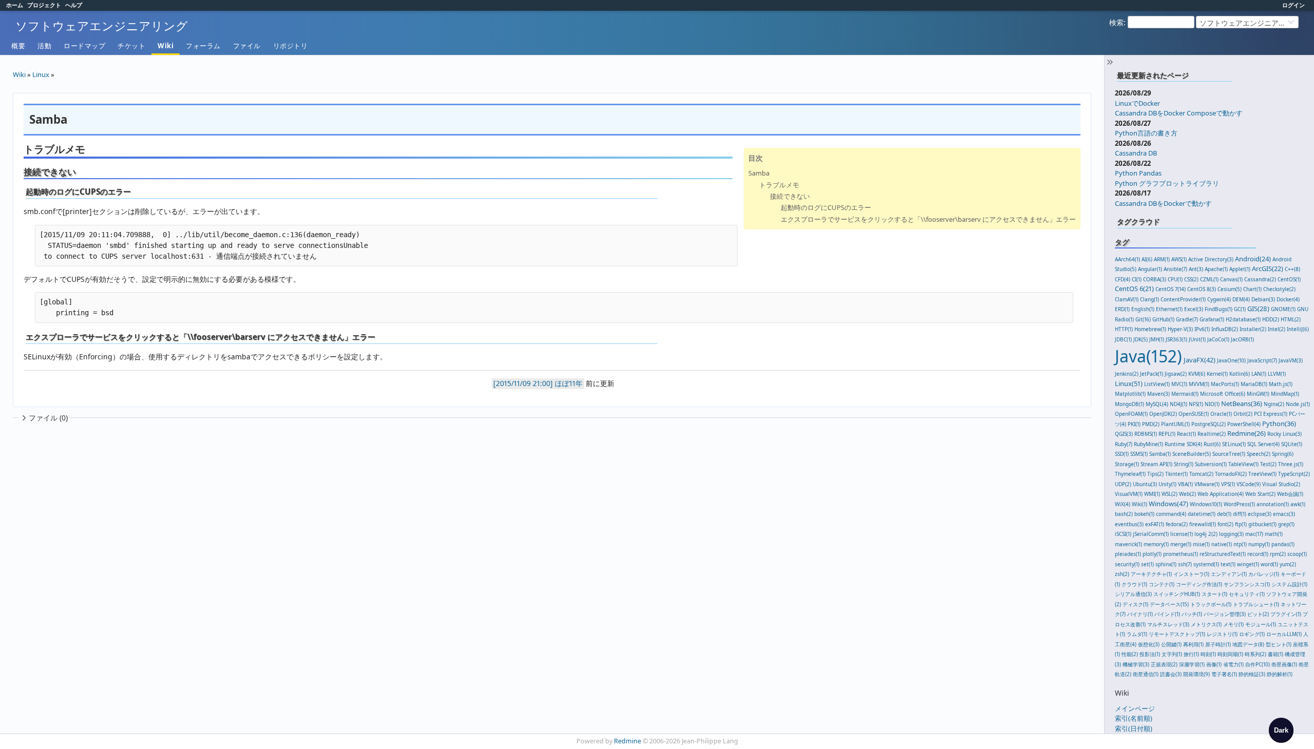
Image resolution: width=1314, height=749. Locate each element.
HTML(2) (1291, 319)
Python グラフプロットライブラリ (1167, 183)
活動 (44, 45)
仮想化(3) (1149, 644)
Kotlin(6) (1239, 373)
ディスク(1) (1135, 604)
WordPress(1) (1239, 504)
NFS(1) (1196, 404)
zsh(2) (1122, 574)
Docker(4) (1288, 299)
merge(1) (1180, 544)
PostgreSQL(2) (1208, 424)
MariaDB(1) (1254, 384)
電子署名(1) (1224, 674)
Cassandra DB (1136, 153)
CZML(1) (1209, 279)
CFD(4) (1122, 279)
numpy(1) (1259, 544)
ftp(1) (1241, 524)
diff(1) (1239, 513)
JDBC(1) (1123, 339)
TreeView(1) (1262, 473)
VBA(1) (1185, 484)
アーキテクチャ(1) (1151, 574)
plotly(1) (1152, 554)
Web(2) (1187, 493)
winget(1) (1248, 564)
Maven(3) (1158, 393)
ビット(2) (1258, 614)
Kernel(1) (1217, 373)
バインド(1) (1167, 614)
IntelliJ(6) (1298, 329)
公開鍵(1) (1171, 644)
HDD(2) (1270, 319)
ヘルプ (73, 5)
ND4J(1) (1178, 404)
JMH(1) (1156, 339)
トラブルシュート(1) (1256, 604)
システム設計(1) (1289, 584)
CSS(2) (1191, 279)
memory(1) (1156, 544)
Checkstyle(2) (1279, 289)
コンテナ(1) (1161, 584)
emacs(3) (1284, 513)
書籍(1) (1275, 654)
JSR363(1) (1176, 339)
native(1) (1221, 544)
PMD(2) (1151, 424)
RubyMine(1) (1148, 444)
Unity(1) (1167, 484)
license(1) (1181, 533)
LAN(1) (1258, 373)
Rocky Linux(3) (1284, 433)
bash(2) (1124, 513)
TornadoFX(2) (1231, 473)
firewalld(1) (1202, 524)
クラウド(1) (1134, 584)
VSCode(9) (1248, 484)
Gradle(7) (1187, 319)
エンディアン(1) (1229, 574)
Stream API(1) (1156, 464)
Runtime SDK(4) (1183, 444)
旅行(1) (1191, 654)
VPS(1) (1228, 484)
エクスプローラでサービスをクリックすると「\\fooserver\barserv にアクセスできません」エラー (928, 219)
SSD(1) (1122, 453)
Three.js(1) (1290, 464)
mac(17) (1254, 533)
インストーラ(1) (1191, 574)
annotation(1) (1273, 504)
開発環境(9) (1196, 674)
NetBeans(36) (1241, 403)
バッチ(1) (1192, 614)
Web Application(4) (1220, 493)
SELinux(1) (1234, 444)
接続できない (790, 196)
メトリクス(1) (1206, 624)
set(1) (1147, 564)
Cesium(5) (1230, 289)
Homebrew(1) (1150, 329)
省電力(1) (1233, 664)
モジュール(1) (1260, 624)
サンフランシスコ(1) (1247, 584)
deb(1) (1224, 513)
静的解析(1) (1279, 674)
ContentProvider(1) (1183, 299)
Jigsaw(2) (1176, 373)
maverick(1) (1128, 544)
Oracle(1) (1221, 413)
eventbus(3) (1129, 524)
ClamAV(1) (1126, 299)
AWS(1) (1179, 259)
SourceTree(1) (1228, 453)
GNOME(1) (1283, 309)
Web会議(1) (1290, 493)
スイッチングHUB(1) (1176, 594)
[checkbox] (1281, 730)
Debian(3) (1263, 299)
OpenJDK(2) (1163, 413)
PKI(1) (1134, 424)
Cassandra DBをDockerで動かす (1163, 203)
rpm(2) (1278, 554)
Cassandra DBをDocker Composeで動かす (1179, 113)
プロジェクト (44, 5)
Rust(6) (1212, 444)
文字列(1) (1172, 654)
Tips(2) (1155, 473)
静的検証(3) (1252, 674)
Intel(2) (1276, 329)
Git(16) (1143, 319)
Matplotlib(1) (1130, 393)
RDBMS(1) (1145, 433)
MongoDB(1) (1129, 404)
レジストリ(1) (1222, 634)
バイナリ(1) (1140, 614)
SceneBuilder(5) (1191, 453)
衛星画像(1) (1284, 664)
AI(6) (1147, 259)
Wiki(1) (1139, 504)
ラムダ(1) (1137, 634)
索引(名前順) (1133, 718)
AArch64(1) (1127, 259)
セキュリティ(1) (1247, 594)
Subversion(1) (1211, 464)
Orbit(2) (1242, 413)
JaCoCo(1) (1218, 339)
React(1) (1186, 433)
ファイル (247, 45)
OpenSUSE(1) (1193, 413)
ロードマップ (84, 45)
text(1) (1228, 564)
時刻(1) (1208, 654)
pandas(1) (1282, 544)
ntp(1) (1240, 544)
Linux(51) (1129, 383)
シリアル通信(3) (1133, 594)
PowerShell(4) (1244, 424)
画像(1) (1214, 664)
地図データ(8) (1248, 644)
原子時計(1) (1218, 644)
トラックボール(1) (1210, 604)
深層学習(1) (1192, 664)
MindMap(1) (1285, 393)
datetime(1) (1201, 513)
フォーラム (203, 45)
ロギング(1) (1252, 634)
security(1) (1127, 564)
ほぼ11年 (569, 383)
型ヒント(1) (1278, 644)
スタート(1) (1214, 594)
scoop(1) (1297, 554)
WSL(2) (1169, 493)
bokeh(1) (1144, 513)
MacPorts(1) (1225, 384)
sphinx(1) (1165, 564)
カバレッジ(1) (1263, 574)
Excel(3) (1193, 309)
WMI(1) (1152, 493)
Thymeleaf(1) (1130, 473)
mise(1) (1201, 544)
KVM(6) (1196, 373)
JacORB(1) (1242, 339)
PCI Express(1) (1270, 413)
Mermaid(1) (1185, 393)
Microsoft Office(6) (1222, 393)
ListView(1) (1157, 384)
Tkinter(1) (1176, 473)
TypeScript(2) (1294, 473)
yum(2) (1288, 564)
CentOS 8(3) (1201, 289)
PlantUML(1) (1175, 424)
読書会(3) (1171, 674)
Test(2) (1268, 464)
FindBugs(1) (1218, 309)
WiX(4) (1122, 504)
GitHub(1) (1163, 319)
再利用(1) (1193, 644)
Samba (758, 173)
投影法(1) (1149, 654)
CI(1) (1137, 279)
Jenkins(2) (1126, 373)
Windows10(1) (1206, 504)
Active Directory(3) (1210, 259)
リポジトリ (290, 45)
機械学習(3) (1136, 664)
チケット (131, 45)
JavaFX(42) (1199, 359)
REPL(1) (1166, 433)
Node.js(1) (1298, 404)
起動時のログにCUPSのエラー (826, 207)
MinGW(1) (1258, 393)
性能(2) (1130, 654)
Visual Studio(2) (1281, 484)
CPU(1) (1175, 279)
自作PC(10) (1257, 664)
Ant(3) (1196, 269)
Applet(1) (1239, 269)
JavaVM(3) (1291, 360)
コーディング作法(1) (1199, 584)
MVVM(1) (1199, 384)
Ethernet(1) (1169, 309)
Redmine (627, 741)
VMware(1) (1207, 484)
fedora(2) (1177, 524)
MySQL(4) (1157, 404)
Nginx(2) (1274, 404)
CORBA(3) (1154, 279)
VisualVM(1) (1129, 493)
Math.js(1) (1280, 384)
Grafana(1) (1212, 319)
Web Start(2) (1260, 493)
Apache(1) (1216, 269)
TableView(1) (1243, 464)
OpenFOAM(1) (1131, 413)
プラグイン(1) (1285, 614)
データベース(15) (1169, 604)
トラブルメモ (779, 184)
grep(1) (1286, 524)
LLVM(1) (1277, 373)
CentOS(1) (1289, 279)
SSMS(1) (1139, 453)
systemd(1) (1206, 564)
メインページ (1135, 708)
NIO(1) (1212, 404)
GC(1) (1240, 309)
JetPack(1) (1151, 373)
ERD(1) (1122, 309)
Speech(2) (1258, 453)
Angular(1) (1150, 269)
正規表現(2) (1164, 664)
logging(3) (1231, 533)
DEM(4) (1241, 299)
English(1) (1142, 309)
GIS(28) (1258, 308)
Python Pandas (1138, 173)
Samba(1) (1160, 453)
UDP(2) (1123, 484)
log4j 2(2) (1206, 533)
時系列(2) (1255, 654)
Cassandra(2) (1260, 279)
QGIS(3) (1124, 433)
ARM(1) (1162, 259)
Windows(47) (1168, 503)
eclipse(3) (1259, 513)
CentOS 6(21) (1134, 288)
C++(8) (1292, 269)
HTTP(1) (1124, 329)
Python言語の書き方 (1146, 133)
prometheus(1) (1180, 554)
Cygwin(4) (1219, 299)
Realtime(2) (1211, 433)
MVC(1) (1179, 384)
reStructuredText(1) (1223, 554)
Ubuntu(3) (1145, 484)
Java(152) (1148, 356)
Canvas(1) (1231, 279)
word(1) (1269, 564)
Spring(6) (1282, 453)
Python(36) (1279, 423)
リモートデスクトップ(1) (1177, 634)
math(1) (1274, 533)
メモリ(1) (1233, 624)
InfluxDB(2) (1224, 329)
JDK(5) (1140, 339)
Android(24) (1253, 258)
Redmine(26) (1246, 433)
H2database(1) (1243, 319)
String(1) (1183, 464)
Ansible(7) (1175, 269)
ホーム (14, 5)
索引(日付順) (1133, 728)
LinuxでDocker (1137, 103)
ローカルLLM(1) (1284, 634)
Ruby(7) (1123, 444)
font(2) (1225, 524)
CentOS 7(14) (1170, 289)
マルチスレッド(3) (1168, 624)
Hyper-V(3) (1180, 329)
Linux (40, 74)
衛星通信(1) (1145, 674)
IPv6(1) (1202, 329)
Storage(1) (1127, 464)
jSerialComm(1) (1151, 533)
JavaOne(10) (1231, 360)
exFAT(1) (1154, 524)
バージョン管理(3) (1225, 614)
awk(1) (1297, 504)
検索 (1116, 22)
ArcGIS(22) (1267, 268)
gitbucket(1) (1262, 524)
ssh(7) (1185, 564)
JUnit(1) (1197, 339)
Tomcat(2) (1201, 473)
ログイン (1293, 5)
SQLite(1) (1291, 444)
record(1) (1257, 554)
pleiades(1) (1128, 554)
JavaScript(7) (1262, 360)
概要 (18, 45)
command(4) (1171, 513)
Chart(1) (1252, 289)
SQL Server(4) (1263, 444)
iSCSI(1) (1123, 533)
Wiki (165, 45)
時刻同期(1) (1230, 654)
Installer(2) (1253, 329)
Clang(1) (1149, 299)
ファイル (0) (48, 417)
